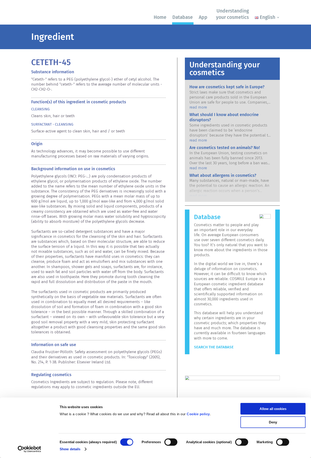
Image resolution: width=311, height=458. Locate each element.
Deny (273, 422)
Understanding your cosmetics (232, 14)
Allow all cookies (273, 409)
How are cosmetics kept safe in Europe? (226, 86)
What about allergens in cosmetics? (222, 175)
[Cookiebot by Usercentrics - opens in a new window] (29, 449)
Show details (70, 449)
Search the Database (214, 347)
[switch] (170, 442)
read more (198, 107)
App (203, 17)
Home (160, 17)
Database (182, 17)
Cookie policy (198, 414)
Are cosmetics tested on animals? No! (224, 147)
